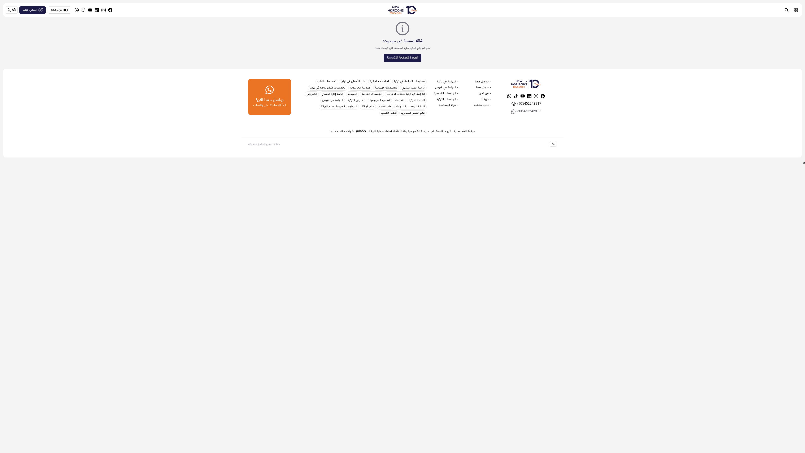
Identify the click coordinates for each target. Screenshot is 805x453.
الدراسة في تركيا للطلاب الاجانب (406, 94)
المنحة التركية (417, 100)
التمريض (312, 94)
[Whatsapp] (76, 10)
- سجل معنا (483, 88)
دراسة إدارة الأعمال (332, 94)
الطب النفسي (389, 113)
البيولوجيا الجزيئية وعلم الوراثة (339, 106)
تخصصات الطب (326, 81)
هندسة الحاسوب (360, 88)
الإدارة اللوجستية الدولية (410, 106)
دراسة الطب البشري (413, 88)
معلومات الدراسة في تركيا (409, 81)
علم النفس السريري (413, 113)
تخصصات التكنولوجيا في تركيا (327, 88)
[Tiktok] (83, 10)
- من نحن (485, 93)
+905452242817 (529, 104)
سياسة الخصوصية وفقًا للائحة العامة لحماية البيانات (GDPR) (392, 131)
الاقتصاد (399, 100)
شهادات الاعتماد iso (342, 131)
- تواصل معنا (483, 82)
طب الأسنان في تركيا (353, 81)
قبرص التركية (355, 100)
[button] (796, 10)
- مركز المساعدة (448, 105)
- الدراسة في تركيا (447, 82)
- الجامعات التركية (447, 99)
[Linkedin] (97, 10)
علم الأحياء (385, 106)
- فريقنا (486, 99)
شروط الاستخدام (441, 131)
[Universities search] (786, 10)
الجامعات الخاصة (372, 94)
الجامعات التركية (380, 81)
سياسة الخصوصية (464, 131)
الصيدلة (352, 94)
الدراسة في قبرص (332, 100)
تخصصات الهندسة (386, 88)
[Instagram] (103, 10)
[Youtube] (90, 10)
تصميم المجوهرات (379, 100)
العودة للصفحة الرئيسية (402, 57)
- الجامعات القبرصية (446, 93)
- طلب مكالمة (482, 105)
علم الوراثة (368, 106)
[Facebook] (110, 10)
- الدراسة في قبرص (446, 88)
